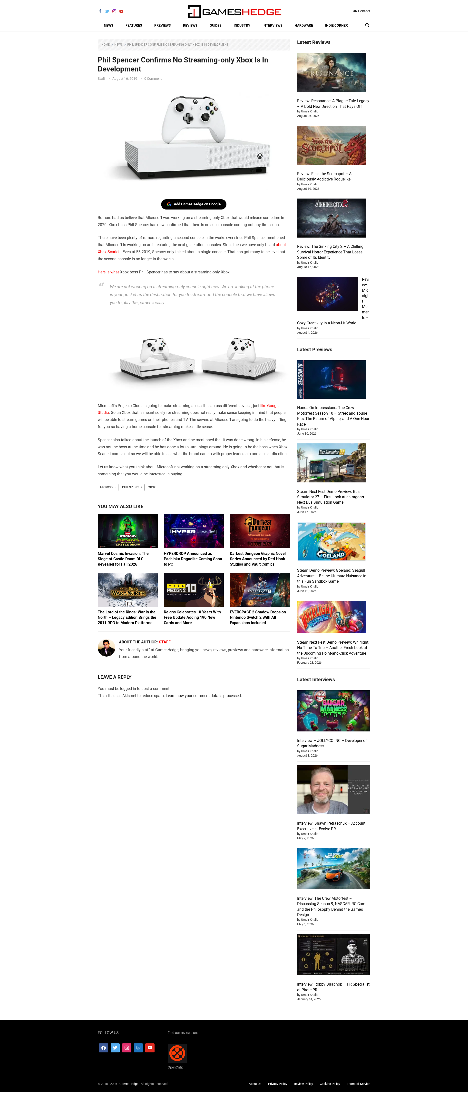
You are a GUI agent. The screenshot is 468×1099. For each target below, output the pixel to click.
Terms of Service (358, 1084)
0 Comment (153, 78)
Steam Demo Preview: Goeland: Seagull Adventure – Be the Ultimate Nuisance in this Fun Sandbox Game (331, 576)
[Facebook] (103, 1048)
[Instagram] (127, 1048)
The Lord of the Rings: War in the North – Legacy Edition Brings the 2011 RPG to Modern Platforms (127, 617)
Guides (216, 25)
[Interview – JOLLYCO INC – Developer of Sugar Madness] (333, 711)
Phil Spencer (132, 487)
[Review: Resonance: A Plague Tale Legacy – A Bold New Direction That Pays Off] (331, 73)
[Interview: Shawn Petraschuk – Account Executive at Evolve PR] (333, 790)
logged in (128, 688)
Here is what (108, 272)
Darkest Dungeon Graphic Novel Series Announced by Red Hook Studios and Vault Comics (258, 558)
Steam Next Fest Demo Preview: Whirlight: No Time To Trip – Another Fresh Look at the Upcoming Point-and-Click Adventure (333, 648)
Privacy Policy (277, 1084)
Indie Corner (336, 25)
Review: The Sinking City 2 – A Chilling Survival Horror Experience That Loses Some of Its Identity (330, 252)
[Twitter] (115, 1048)
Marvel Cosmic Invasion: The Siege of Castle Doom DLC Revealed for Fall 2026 (123, 558)
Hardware (304, 25)
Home (105, 44)
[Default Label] (138, 1048)
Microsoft (108, 487)
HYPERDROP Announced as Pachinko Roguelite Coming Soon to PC (193, 558)
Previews (162, 25)
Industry (242, 25)
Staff (101, 78)
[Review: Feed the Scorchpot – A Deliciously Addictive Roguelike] (331, 146)
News (108, 25)
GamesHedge (128, 1084)
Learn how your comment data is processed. (204, 695)
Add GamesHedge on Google (197, 204)
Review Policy (303, 1084)
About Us (255, 1084)
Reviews (190, 25)
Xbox (152, 487)
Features (134, 25)
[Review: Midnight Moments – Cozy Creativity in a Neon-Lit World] (327, 295)
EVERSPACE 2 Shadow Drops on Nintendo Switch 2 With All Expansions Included (258, 617)
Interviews (273, 25)
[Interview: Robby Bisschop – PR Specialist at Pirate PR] (333, 955)
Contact (363, 11)
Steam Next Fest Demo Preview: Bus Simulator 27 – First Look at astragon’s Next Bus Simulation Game (330, 497)
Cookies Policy (330, 1084)
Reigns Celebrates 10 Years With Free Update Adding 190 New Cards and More (192, 617)
